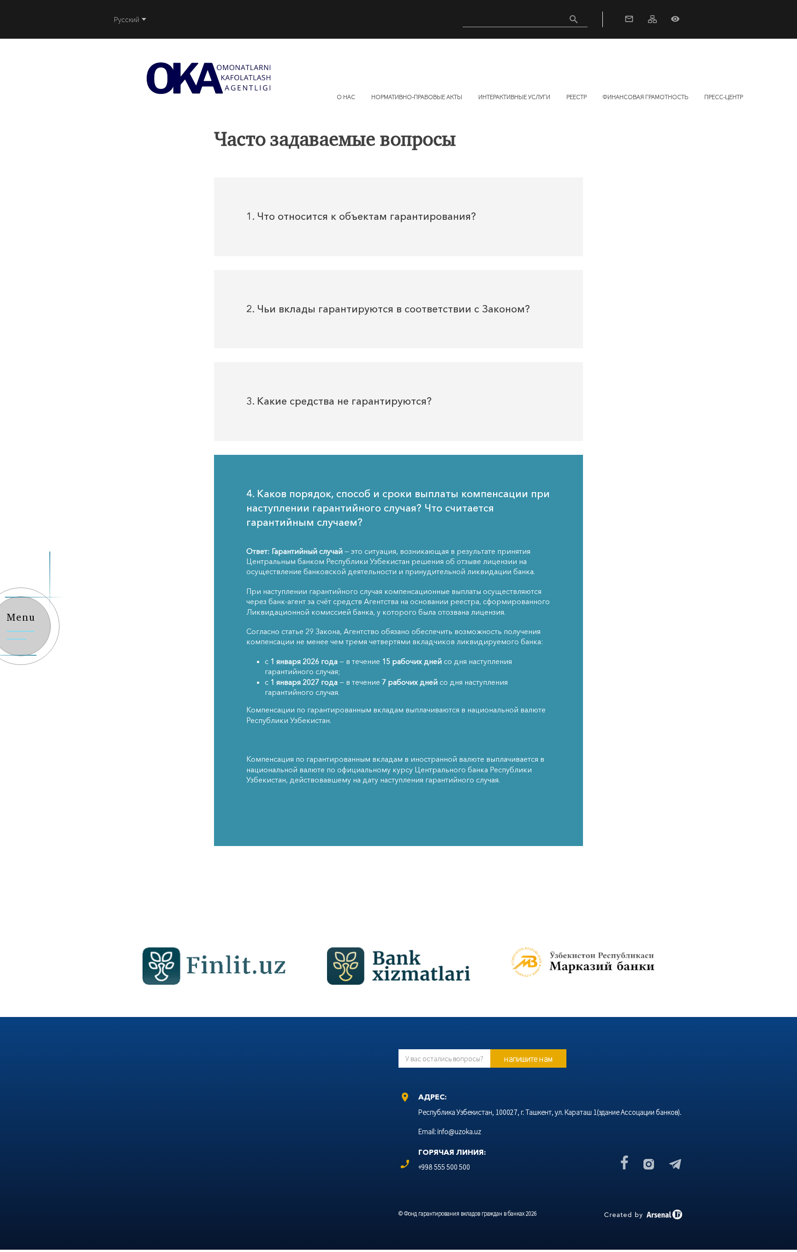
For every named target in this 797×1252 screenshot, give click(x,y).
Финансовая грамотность (645, 96)
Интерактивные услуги (514, 96)
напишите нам (528, 1058)
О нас (346, 96)
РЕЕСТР (576, 96)
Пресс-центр (723, 96)
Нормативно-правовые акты (416, 96)
